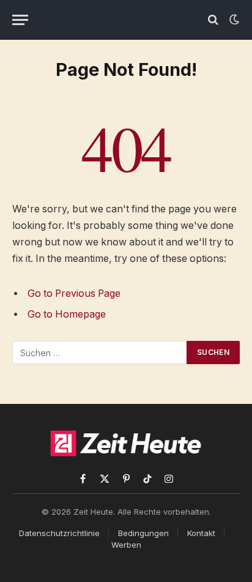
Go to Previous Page (74, 293)
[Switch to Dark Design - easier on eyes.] (233, 19)
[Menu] (20, 20)
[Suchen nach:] (100, 352)
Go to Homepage (67, 314)
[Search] (213, 20)
